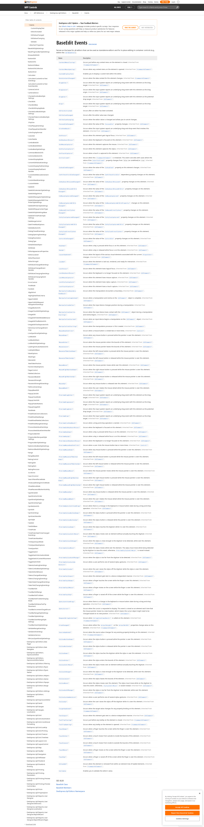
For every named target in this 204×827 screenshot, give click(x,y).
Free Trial (165, 2)
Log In (173, 2)
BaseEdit (75, 13)
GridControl (70, 53)
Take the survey (130, 27)
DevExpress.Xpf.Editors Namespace (70, 791)
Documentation (136, 2)
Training (150, 2)
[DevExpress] (30, 2)
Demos (156, 2)
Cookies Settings (182, 819)
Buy (119, 2)
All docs (117, 7)
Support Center (126, 2)
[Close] (199, 793)
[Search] (177, 7)
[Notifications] (178, 2)
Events (87, 13)
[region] (182, 807)
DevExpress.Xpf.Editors (58, 13)
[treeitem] (32, 25)
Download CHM (31, 824)
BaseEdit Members (63, 788)
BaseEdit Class (62, 784)
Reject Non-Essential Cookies (182, 813)
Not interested (147, 27)
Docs (26, 13)
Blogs (144, 2)
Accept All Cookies (182, 807)
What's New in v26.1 (69, 26)
